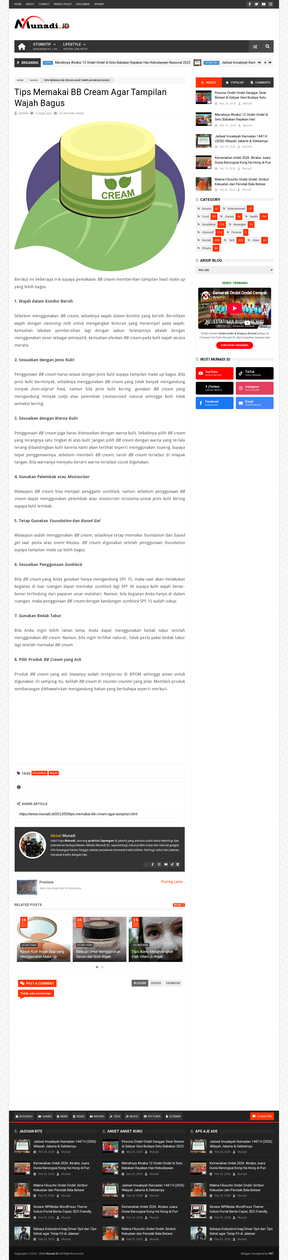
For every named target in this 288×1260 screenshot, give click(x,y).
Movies (99, 1116)
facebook (173, 983)
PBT (271, 1253)
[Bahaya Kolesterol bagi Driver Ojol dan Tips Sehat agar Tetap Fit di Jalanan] (22, 1233)
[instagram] (159, 864)
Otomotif (45, 46)
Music (134, 1116)
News (64, 1116)
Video (255, 240)
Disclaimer (83, 4)
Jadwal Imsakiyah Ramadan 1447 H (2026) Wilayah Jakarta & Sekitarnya (241, 138)
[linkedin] (177, 864)
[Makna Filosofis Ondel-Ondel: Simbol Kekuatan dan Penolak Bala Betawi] (204, 184)
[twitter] (146, 864)
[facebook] (152, 864)
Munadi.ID (52, 1253)
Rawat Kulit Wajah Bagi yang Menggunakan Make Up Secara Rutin (42, 957)
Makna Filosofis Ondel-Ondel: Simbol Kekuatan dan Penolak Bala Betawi (242, 181)
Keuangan (240, 224)
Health (254, 216)
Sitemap (175, 1116)
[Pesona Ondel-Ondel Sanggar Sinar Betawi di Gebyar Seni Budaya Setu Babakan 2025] (204, 97)
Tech (232, 240)
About (30, 4)
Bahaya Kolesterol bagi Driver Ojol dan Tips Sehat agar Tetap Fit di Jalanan (65, 1231)
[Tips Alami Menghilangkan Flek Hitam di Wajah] (155, 939)
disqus (156, 983)
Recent (211, 82)
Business (26, 1116)
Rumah (206, 240)
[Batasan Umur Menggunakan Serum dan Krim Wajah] (99, 939)
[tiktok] (172, 864)
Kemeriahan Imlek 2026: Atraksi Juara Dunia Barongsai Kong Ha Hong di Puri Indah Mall (243, 162)
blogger (140, 983)
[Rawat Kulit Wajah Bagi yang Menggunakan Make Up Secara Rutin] (44, 939)
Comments (262, 82)
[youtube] (165, 864)
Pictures (236, 232)
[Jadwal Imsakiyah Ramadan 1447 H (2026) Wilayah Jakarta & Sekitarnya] (173, 62)
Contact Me (264, 1116)
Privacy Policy (63, 4)
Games (229, 216)
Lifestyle (75, 46)
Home (18, 4)
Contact (44, 4)
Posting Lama (171, 882)
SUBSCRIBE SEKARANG (235, 345)
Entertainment (236, 208)
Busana (207, 208)
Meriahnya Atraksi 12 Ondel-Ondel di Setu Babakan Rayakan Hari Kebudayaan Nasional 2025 (98, 62)
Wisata (206, 248)
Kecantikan (66, 113)
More (177, 904)
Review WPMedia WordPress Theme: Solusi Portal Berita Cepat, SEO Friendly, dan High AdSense (63, 1211)
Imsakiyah (187, 62)
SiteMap (99, 4)
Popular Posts (237, 84)
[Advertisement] (192, 24)
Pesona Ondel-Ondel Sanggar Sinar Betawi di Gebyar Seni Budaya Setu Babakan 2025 (240, 97)
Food (205, 216)
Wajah (34, 80)
